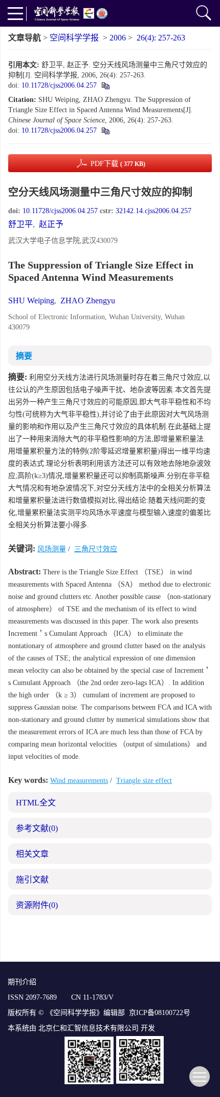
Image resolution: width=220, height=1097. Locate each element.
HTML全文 (36, 802)
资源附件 (37, 905)
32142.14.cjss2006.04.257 (153, 211)
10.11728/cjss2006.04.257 (59, 85)
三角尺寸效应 (95, 549)
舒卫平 (20, 224)
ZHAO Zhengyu (87, 300)
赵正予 (51, 224)
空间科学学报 (74, 37)
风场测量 (51, 549)
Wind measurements (79, 780)
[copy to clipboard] (105, 130)
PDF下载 (118, 164)
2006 (117, 37)
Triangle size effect (144, 780)
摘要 (24, 355)
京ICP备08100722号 (159, 1013)
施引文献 (32, 879)
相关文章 (32, 854)
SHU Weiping (31, 300)
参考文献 (37, 828)
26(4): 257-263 (161, 37)
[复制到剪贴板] (105, 85)
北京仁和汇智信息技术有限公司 (88, 1028)
